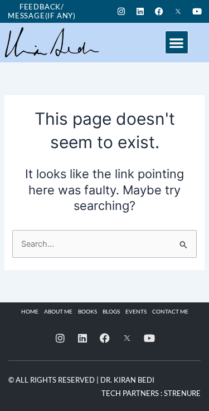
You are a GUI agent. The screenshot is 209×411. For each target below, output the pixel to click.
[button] (177, 43)
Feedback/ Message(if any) (42, 11)
